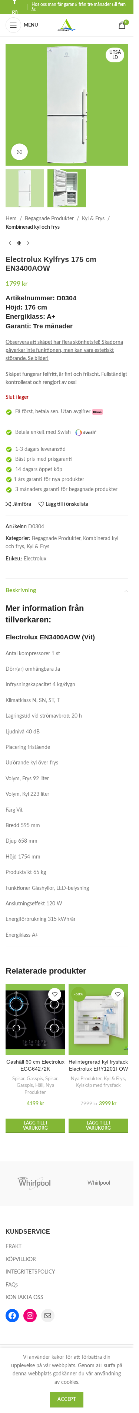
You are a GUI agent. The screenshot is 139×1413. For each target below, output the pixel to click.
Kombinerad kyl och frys (33, 227)
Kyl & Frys (93, 218)
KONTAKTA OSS (24, 1297)
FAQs (12, 1285)
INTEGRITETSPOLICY (30, 1272)
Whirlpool (98, 1183)
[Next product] (27, 243)
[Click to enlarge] (19, 152)
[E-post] (47, 1315)
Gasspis (35, 1078)
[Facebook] (12, 1315)
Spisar (18, 1078)
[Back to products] (18, 243)
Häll (39, 1085)
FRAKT (13, 1246)
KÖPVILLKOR (21, 1259)
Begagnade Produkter (49, 218)
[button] (35, 1126)
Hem (11, 218)
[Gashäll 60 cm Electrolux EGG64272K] (35, 1019)
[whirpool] (35, 1183)
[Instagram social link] (15, 12)
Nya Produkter (86, 1078)
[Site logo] (66, 25)
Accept (66, 1399)
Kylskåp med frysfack (98, 1085)
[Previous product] (10, 243)
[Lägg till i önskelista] (54, 994)
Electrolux (35, 559)
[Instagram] (30, 1315)
